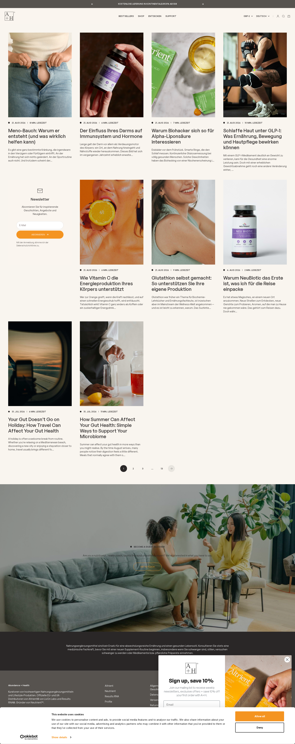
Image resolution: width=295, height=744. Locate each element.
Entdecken (154, 16)
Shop (141, 16)
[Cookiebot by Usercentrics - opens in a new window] (29, 737)
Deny (260, 727)
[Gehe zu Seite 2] (171, 468)
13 (162, 468)
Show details (59, 737)
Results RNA (112, 696)
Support (170, 16)
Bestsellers (126, 16)
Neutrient (110, 691)
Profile (108, 701)
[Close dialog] (287, 660)
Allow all (260, 716)
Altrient (109, 685)
